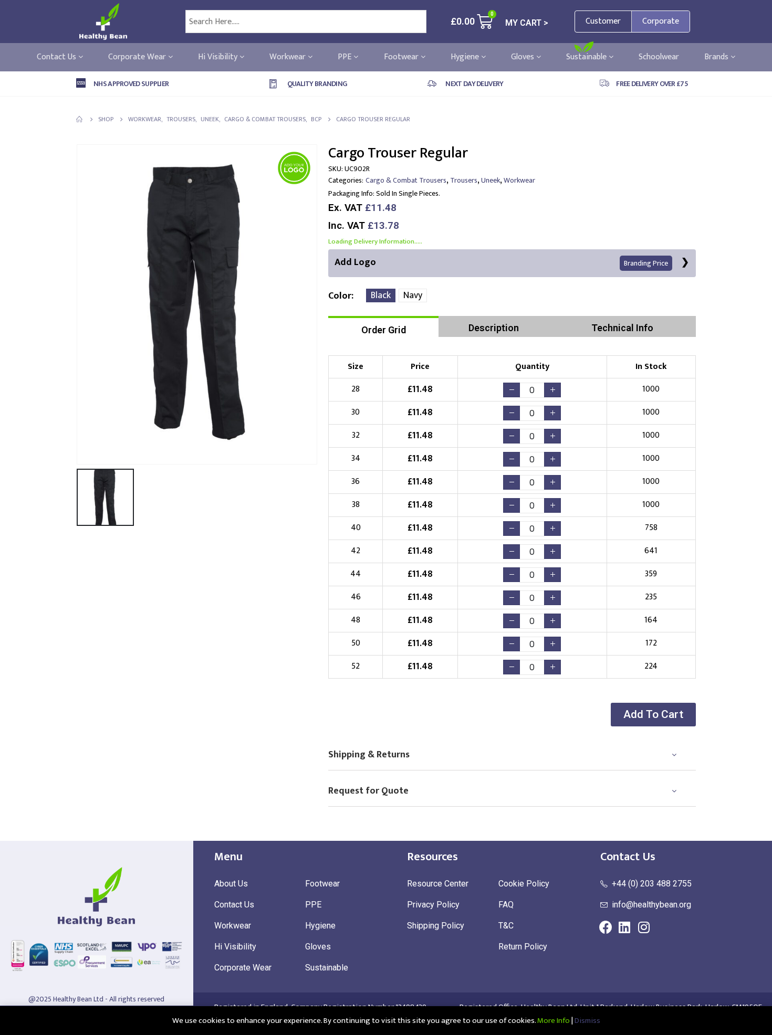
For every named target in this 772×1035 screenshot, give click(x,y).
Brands (717, 57)
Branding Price (646, 263)
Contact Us (57, 57)
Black (381, 295)
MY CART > (526, 23)
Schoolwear (659, 57)
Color (339, 296)
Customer (603, 21)
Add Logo (501, 262)
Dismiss (587, 1020)
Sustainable (587, 57)
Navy (412, 295)
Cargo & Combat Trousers (406, 180)
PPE (345, 57)
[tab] (383, 326)
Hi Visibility (218, 57)
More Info (553, 1020)
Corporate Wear (138, 57)
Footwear (402, 57)
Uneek (490, 180)
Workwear (288, 57)
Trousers (463, 180)
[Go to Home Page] (80, 119)
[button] (653, 714)
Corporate (660, 21)
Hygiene (466, 57)
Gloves (523, 57)
